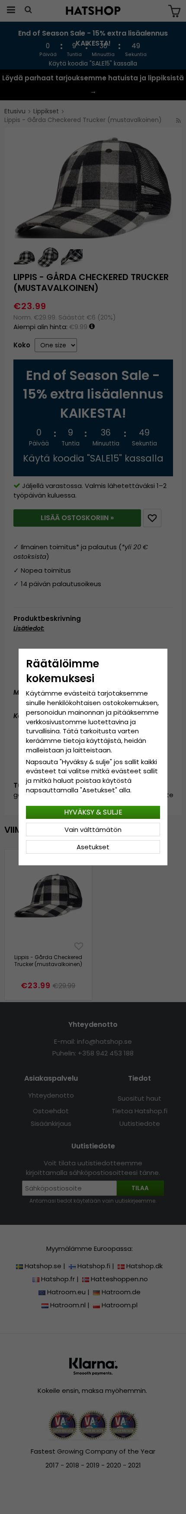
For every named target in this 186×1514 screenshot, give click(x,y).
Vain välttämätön (93, 829)
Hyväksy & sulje (93, 812)
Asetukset (93, 846)
